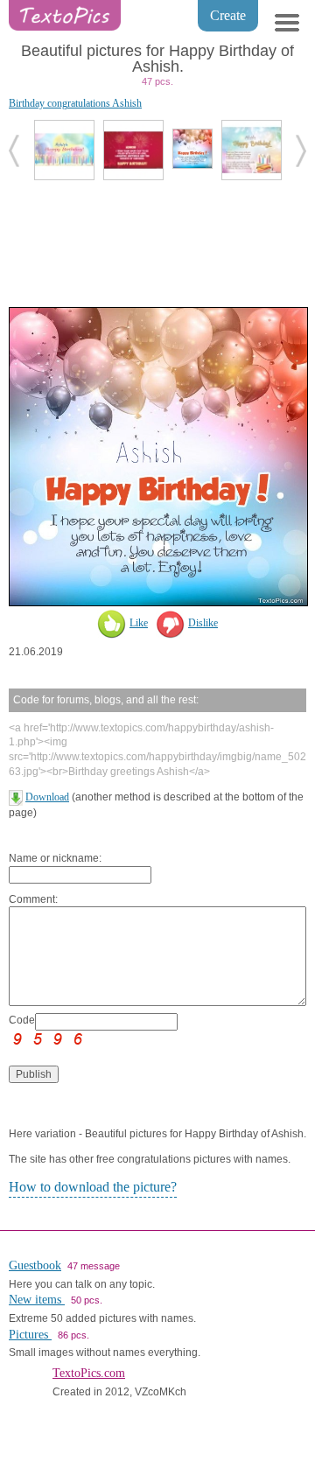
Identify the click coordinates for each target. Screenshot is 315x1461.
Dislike (203, 623)
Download (47, 797)
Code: (22, 1020)
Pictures (30, 1334)
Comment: (33, 899)
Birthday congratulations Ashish (75, 103)
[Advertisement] (158, 241)
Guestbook (35, 1265)
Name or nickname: (55, 858)
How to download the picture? (93, 1186)
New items (37, 1299)
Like (139, 623)
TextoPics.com (88, 1373)
